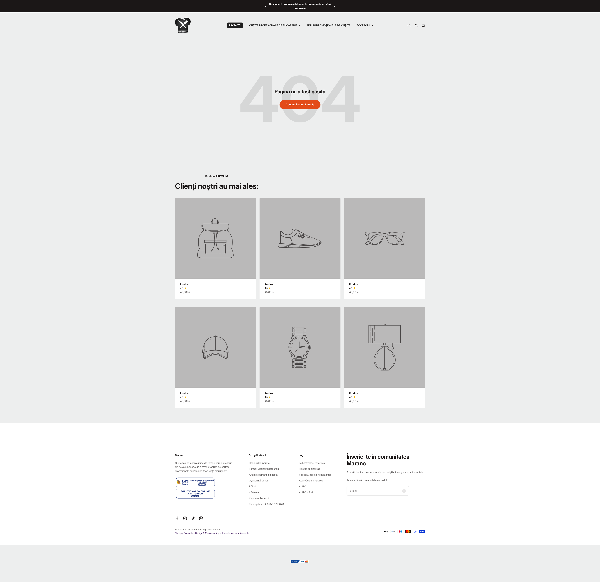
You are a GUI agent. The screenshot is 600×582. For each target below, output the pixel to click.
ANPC (302, 486)
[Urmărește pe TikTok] (193, 518)
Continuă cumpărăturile (300, 104)
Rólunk (253, 486)
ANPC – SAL (306, 492)
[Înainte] (334, 6)
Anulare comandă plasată (263, 474)
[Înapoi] (265, 6)
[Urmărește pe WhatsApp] (201, 518)
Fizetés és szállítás (309, 468)
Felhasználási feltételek (312, 463)
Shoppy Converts (184, 533)
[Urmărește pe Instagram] (185, 518)
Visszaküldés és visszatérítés (315, 474)
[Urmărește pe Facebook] (177, 518)
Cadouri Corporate (259, 463)
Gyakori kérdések (258, 480)
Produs (184, 284)
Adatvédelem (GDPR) (311, 480)
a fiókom (254, 492)
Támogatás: (266, 504)
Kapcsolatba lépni (259, 498)
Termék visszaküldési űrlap (264, 468)
